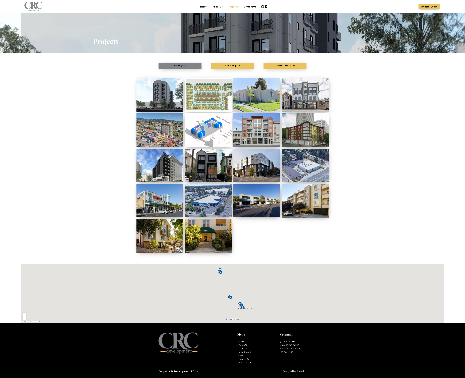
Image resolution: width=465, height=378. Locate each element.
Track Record (244, 352)
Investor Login (244, 362)
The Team (242, 348)
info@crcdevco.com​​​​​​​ (290, 348)
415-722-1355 (286, 352)
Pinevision (301, 371)
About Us (242, 345)
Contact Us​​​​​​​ (243, 359)
